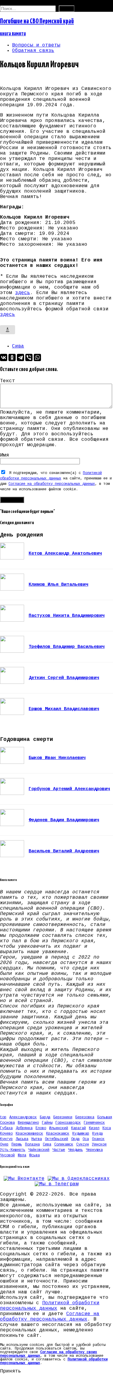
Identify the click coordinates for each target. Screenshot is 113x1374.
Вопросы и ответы (36, 45)
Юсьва (34, 1155)
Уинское (99, 1144)
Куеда (97, 1134)
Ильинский (58, 1128)
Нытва (36, 1139)
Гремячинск (94, 1123)
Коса (106, 1128)
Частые (58, 1150)
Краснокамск (57, 1134)
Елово (41, 1128)
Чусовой (7, 1155)
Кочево (6, 1134)
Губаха (6, 1128)
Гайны (47, 1123)
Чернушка (94, 1150)
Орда (75, 1139)
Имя (4, 455)
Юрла (22, 1155)
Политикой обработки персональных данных (49, 1305)
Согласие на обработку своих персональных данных (48, 1354)
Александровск (23, 1117)
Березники (62, 1117)
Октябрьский (56, 1139)
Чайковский (38, 1150)
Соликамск (63, 1144)
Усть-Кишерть (12, 1150)
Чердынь (75, 1150)
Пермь (16, 1144)
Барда (45, 1117)
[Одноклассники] (12, 357)
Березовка (84, 1117)
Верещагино (28, 1123)
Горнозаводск (68, 1123)
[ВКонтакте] (3, 357)
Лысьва (22, 1139)
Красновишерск (29, 1134)
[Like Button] (7, 329)
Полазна (32, 1144)
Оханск (98, 1139)
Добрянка (24, 1128)
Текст (7, 381)
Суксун (82, 1144)
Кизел (94, 1128)
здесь (22, 293)
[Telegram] (20, 357)
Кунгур (6, 1139)
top (3, 1117)
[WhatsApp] (37, 357)
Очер (4, 1144)
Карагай (78, 1128)
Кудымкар (80, 1134)
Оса (86, 1139)
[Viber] (29, 357)
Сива (18, 346)
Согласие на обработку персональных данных (51, 484)
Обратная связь (33, 50)
